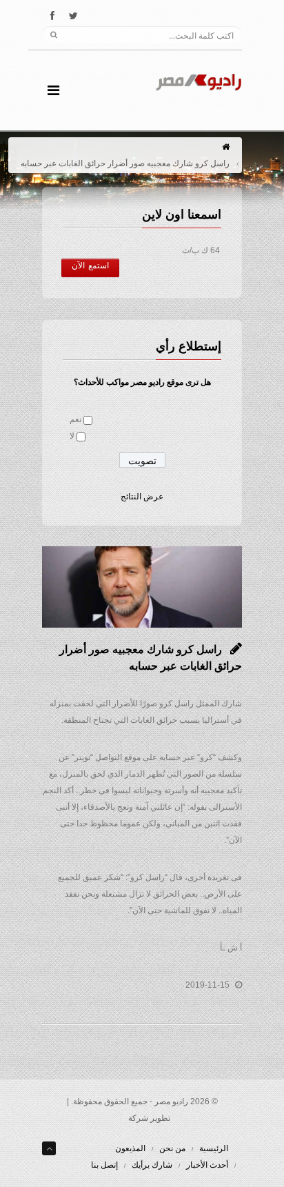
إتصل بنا (104, 1165)
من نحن (172, 1148)
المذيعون (130, 1148)
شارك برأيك (152, 1165)
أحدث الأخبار (207, 1165)
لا (72, 436)
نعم (75, 419)
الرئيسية (213, 1148)
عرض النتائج (142, 496)
